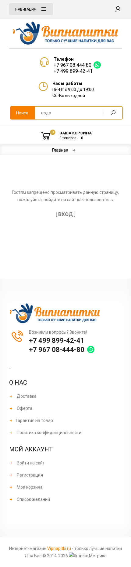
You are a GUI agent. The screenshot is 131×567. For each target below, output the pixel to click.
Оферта (24, 408)
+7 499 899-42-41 (73, 71)
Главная (60, 150)
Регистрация (29, 475)
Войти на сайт (30, 463)
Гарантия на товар (34, 420)
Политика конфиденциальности (48, 432)
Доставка (26, 396)
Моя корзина (29, 487)
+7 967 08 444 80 (72, 65)
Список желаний (33, 499)
